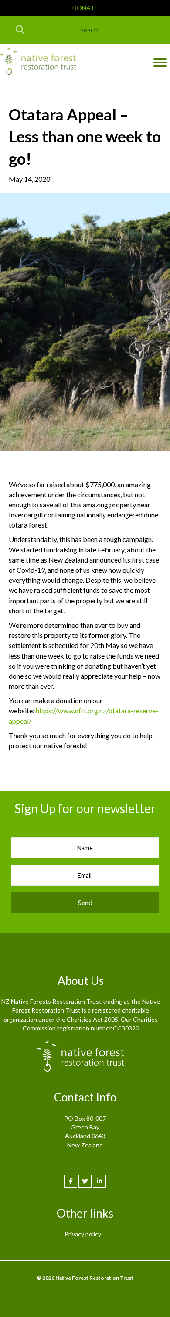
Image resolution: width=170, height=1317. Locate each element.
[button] (85, 8)
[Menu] (160, 62)
